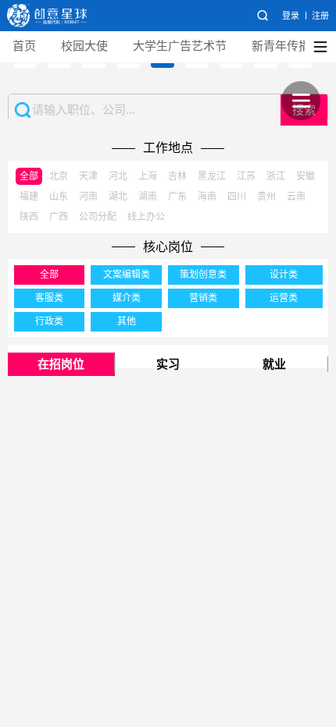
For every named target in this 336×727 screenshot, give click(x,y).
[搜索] (262, 15)
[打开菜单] (300, 100)
